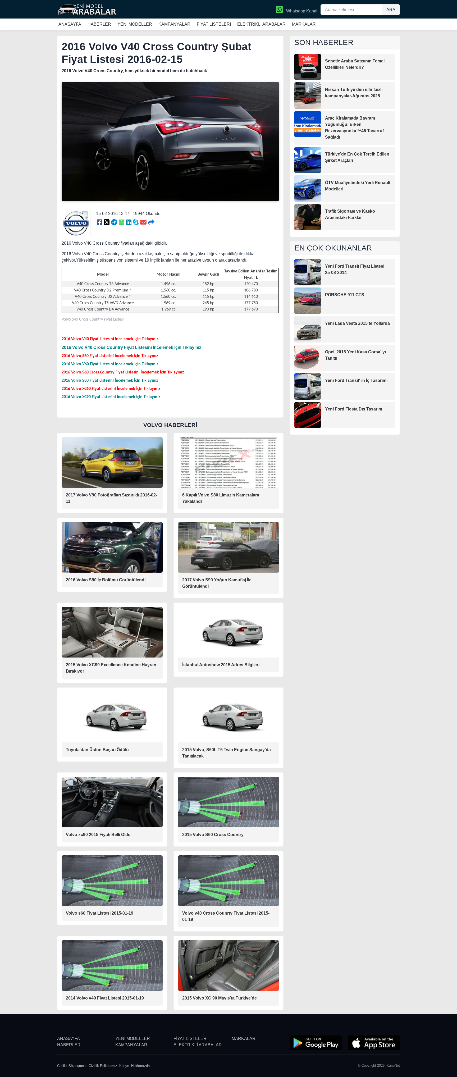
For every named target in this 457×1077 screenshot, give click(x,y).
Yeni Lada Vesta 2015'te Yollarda (357, 323)
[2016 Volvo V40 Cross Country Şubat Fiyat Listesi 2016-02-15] (99, 222)
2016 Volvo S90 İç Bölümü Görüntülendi (105, 580)
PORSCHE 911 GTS (344, 295)
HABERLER (99, 24)
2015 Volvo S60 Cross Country (213, 834)
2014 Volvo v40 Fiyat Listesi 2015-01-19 (105, 998)
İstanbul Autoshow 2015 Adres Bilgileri (220, 665)
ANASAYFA (69, 24)
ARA (390, 9)
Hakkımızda (140, 1066)
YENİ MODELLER (134, 24)
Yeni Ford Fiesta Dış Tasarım (353, 409)
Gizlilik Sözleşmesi (71, 1066)
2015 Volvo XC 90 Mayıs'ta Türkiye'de (219, 998)
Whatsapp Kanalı (301, 11)
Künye (124, 1066)
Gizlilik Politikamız (103, 1066)
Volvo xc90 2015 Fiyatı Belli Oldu (98, 834)
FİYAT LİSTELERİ (214, 24)
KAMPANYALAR (174, 24)
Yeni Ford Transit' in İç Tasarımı (356, 380)
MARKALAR (304, 24)
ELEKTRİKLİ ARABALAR (261, 24)
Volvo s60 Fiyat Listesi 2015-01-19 (99, 913)
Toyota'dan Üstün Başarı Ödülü (97, 749)
